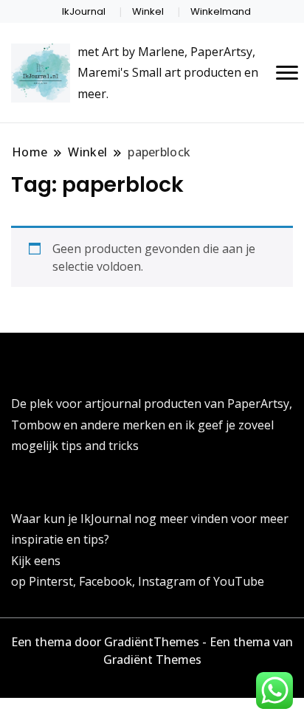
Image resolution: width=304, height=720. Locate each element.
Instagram (168, 581)
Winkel (148, 11)
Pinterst (51, 581)
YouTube (238, 581)
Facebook (105, 581)
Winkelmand (220, 11)
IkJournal (84, 11)
